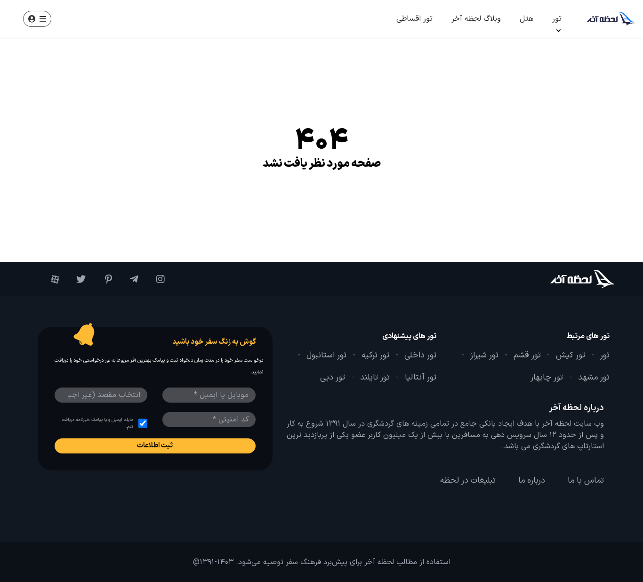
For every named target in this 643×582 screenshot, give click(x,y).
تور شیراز (484, 355)
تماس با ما (586, 481)
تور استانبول (326, 355)
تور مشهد (594, 378)
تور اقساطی (414, 18)
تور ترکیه (375, 355)
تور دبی (332, 378)
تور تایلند (375, 378)
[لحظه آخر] (566, 279)
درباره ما (531, 481)
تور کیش (570, 355)
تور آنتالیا (420, 378)
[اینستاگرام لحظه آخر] (156, 279)
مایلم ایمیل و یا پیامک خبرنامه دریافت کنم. (97, 423)
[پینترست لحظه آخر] (103, 279)
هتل (526, 18)
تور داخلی (420, 355)
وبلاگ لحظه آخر (476, 18)
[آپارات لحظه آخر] (51, 279)
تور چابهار (546, 378)
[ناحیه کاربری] (37, 19)
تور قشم (527, 355)
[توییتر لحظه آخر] (77, 279)
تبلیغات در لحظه (468, 481)
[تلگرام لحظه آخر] (130, 279)
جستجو (90, 19)
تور (557, 18)
